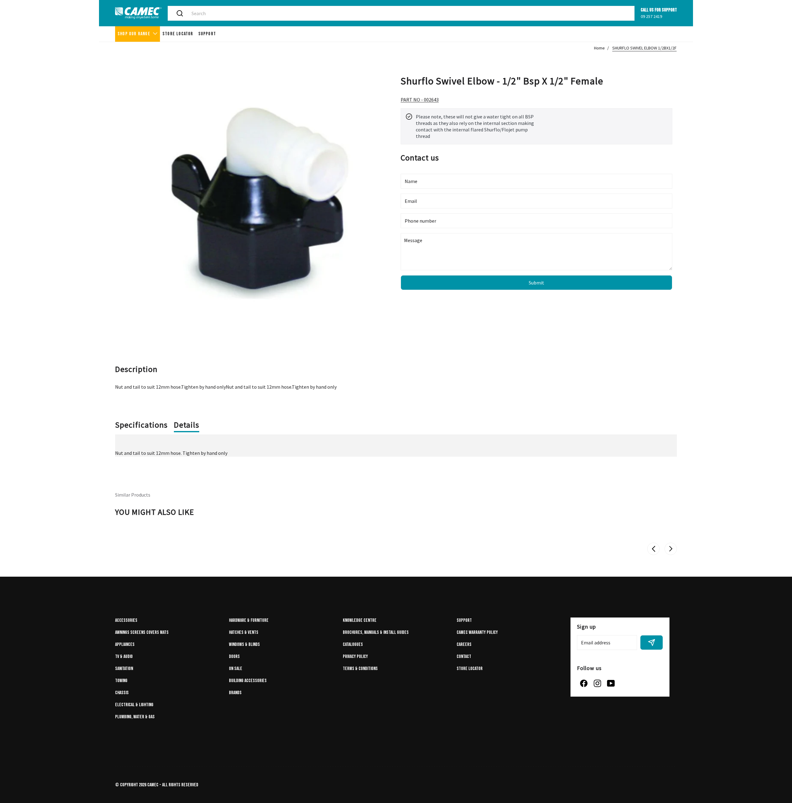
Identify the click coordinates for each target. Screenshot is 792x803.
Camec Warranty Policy (477, 632)
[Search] (179, 13)
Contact (464, 657)
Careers (464, 644)
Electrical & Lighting (134, 705)
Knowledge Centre (360, 620)
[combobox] (408, 13)
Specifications (141, 425)
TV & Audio (124, 657)
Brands (235, 693)
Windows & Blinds (244, 644)
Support (464, 620)
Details (186, 425)
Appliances (125, 644)
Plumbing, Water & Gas (135, 717)
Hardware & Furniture (249, 620)
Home (599, 48)
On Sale (235, 669)
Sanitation (124, 669)
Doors (234, 657)
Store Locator (470, 669)
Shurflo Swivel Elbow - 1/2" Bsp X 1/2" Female (502, 80)
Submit (536, 283)
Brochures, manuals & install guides (376, 632)
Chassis (122, 693)
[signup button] (651, 642)
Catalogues (353, 644)
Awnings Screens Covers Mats (142, 632)
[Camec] (138, 13)
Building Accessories (248, 681)
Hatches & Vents (243, 632)
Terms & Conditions (360, 669)
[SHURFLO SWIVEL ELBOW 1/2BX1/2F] (255, 194)
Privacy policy (355, 657)
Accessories (126, 620)
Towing (121, 681)
